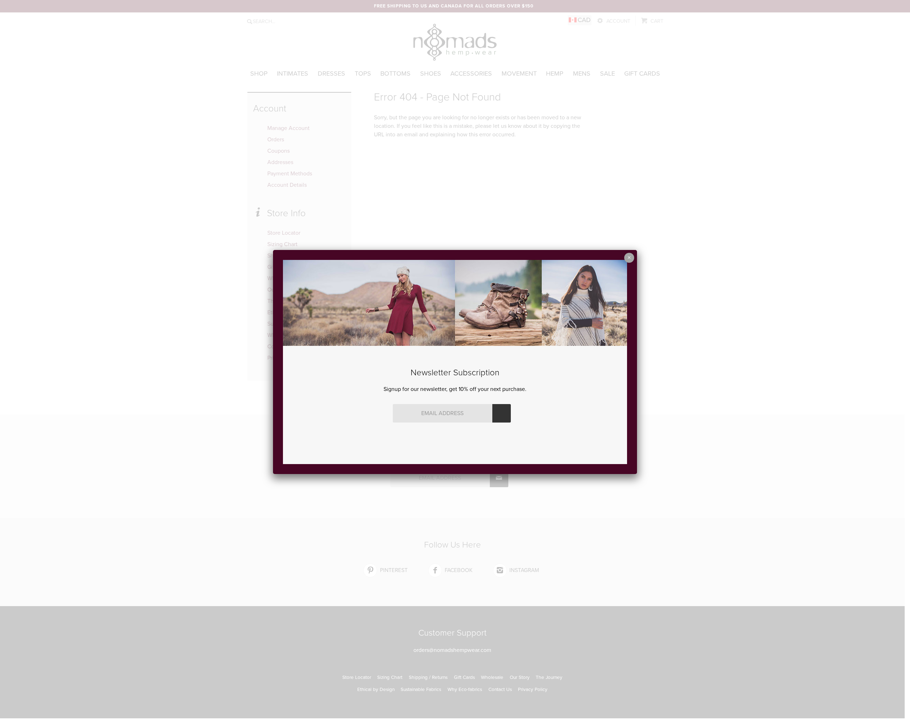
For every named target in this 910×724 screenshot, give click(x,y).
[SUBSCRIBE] (501, 413)
